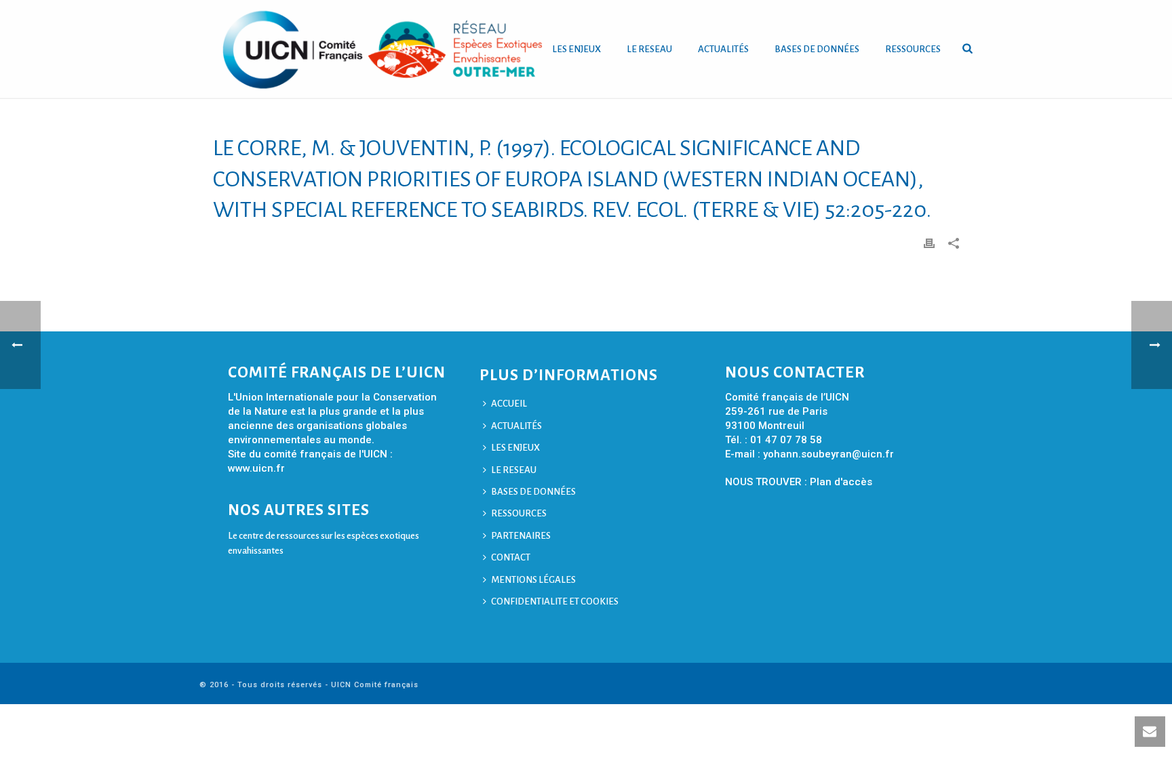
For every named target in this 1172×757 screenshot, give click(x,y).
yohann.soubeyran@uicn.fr (828, 454)
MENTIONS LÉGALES (533, 580)
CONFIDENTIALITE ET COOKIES (555, 601)
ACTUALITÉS (723, 49)
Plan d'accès (841, 482)
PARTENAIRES (521, 536)
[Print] (929, 242)
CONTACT (510, 557)
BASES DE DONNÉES (817, 49)
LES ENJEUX (576, 49)
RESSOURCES (913, 49)
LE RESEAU (649, 49)
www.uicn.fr (256, 468)
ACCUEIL (509, 403)
